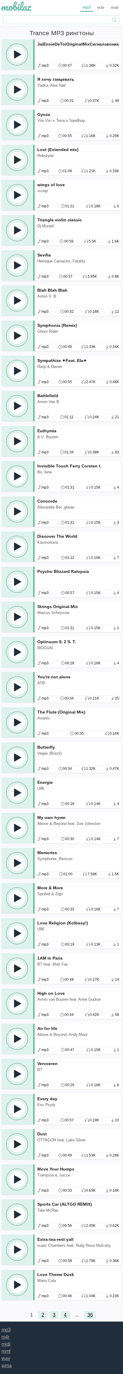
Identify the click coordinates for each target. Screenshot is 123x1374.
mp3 (86, 7)
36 (90, 1314)
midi (115, 7)
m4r (100, 7)
